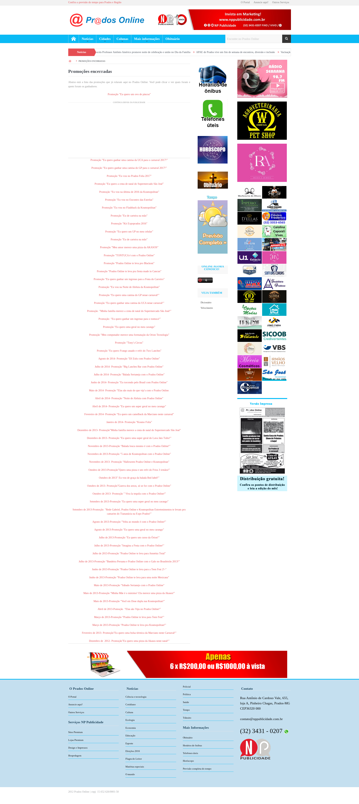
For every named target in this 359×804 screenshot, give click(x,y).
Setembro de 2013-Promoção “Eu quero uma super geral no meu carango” (129, 501)
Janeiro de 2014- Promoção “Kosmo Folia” (129, 422)
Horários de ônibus (192, 745)
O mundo (130, 774)
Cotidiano (130, 704)
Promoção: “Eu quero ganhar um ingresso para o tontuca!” (130, 319)
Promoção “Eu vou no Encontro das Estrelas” (129, 199)
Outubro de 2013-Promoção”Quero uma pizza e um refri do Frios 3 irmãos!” (129, 470)
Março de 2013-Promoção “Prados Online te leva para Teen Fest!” (129, 617)
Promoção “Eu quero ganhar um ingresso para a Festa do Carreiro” (129, 279)
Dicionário (206, 302)
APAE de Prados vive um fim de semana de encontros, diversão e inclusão (207, 52)
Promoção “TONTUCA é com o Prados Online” (129, 255)
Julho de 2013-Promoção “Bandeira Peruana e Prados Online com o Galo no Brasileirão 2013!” (129, 561)
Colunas (122, 39)
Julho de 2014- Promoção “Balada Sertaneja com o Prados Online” (129, 374)
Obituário (172, 39)
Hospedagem (74, 755)
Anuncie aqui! (261, 2)
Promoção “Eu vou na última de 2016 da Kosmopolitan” (129, 192)
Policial (187, 686)
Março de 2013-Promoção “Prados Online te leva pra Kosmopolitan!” (129, 625)
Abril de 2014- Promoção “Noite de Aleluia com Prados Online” (129, 398)
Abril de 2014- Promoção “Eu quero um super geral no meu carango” (129, 406)
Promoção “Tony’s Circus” (129, 342)
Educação (130, 735)
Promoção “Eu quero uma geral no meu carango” (129, 327)
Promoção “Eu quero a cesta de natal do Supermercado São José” (129, 183)
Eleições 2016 (132, 751)
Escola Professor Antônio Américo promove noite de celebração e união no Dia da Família (114, 52)
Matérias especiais (134, 766)
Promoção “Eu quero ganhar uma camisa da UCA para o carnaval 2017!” (129, 160)
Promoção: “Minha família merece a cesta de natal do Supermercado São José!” (129, 311)
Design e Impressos (78, 747)
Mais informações (147, 39)
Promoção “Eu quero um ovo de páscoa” (129, 94)
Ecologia (130, 720)
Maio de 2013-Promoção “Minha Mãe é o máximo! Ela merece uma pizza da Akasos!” (129, 593)
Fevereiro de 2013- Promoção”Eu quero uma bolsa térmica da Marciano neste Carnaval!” (129, 632)
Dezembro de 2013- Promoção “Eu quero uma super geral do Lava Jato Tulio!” (129, 438)
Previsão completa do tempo (197, 768)
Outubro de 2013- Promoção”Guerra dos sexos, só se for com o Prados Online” (129, 485)
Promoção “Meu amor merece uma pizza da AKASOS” (129, 247)
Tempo (186, 709)
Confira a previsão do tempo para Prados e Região (94, 2)
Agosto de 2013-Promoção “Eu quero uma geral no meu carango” (129, 529)
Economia (130, 727)
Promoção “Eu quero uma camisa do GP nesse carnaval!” (129, 295)
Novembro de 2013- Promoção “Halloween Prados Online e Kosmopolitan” (129, 461)
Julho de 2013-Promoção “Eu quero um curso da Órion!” (129, 537)
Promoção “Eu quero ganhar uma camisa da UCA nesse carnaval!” (129, 303)
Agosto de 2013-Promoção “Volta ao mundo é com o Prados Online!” (129, 521)
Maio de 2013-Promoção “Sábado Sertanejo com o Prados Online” (129, 585)
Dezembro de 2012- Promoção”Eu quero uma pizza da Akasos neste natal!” (129, 641)
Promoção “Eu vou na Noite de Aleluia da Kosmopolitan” (129, 287)
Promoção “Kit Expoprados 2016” (129, 223)
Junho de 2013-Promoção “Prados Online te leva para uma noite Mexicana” (129, 577)
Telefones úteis (190, 753)
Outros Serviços (280, 2)
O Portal (245, 2)
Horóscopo (188, 760)
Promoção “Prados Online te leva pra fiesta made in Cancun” (129, 271)
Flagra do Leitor (133, 758)
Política (187, 694)
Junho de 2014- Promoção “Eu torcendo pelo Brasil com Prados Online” (129, 382)
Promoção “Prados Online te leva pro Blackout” (129, 263)
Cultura (129, 712)
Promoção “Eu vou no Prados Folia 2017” (129, 176)
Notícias (87, 39)
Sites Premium (75, 732)
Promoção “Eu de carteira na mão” (129, 215)
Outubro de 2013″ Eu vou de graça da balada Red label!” (129, 477)
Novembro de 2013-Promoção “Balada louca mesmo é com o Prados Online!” (129, 446)
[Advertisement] (129, 131)
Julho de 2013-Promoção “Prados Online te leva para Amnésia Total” (129, 553)
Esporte (129, 743)
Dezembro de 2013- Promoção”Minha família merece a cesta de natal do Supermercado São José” (129, 430)
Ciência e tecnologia (135, 696)
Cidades (105, 39)
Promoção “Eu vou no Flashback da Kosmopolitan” (129, 207)
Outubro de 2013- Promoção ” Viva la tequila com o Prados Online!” (129, 493)
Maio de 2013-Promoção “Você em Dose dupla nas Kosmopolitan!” (129, 601)
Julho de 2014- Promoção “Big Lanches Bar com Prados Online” (129, 366)
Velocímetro (207, 307)
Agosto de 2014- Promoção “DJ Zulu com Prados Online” (129, 358)
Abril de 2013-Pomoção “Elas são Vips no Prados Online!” (129, 609)
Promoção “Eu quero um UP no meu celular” (129, 231)
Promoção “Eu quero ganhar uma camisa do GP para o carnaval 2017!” (129, 168)
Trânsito (187, 717)
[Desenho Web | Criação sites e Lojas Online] (255, 749)
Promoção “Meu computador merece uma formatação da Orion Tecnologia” (129, 334)
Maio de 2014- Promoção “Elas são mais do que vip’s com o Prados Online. (129, 390)
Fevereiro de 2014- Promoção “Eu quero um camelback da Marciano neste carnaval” (129, 414)
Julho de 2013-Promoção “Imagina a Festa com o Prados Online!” (129, 545)
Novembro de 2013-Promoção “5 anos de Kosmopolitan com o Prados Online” (129, 454)
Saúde (186, 702)
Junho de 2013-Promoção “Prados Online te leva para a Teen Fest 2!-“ (129, 569)
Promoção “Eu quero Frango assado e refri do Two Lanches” (129, 350)
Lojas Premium (75, 740)
